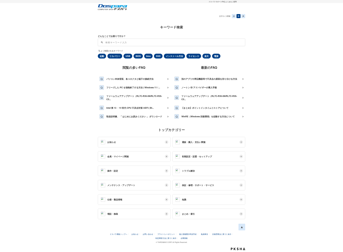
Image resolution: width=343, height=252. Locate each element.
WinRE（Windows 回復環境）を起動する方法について (208, 116)
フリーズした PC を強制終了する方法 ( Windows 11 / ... (133, 87)
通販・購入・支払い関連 (194, 142)
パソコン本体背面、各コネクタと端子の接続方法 (130, 78)
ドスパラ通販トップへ (118, 234)
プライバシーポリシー (166, 234)
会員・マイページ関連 (118, 156)
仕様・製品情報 (114, 199)
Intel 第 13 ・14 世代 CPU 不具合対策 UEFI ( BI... (130, 107)
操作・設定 (112, 170)
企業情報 (184, 238)
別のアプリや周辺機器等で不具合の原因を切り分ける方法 (209, 78)
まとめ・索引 (188, 213)
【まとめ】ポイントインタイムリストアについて (205, 107)
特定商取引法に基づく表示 (165, 238)
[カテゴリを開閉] (166, 142)
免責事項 (204, 234)
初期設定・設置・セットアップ (197, 156)
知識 (184, 199)
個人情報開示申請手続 (188, 234)
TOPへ (241, 227)
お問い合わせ (148, 234)
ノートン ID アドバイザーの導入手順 (199, 87)
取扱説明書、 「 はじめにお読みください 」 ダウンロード (134, 116)
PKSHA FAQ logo (238, 249)
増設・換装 (112, 213)
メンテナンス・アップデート (121, 185)
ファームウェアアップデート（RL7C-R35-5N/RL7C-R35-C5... (134, 97)
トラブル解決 (188, 170)
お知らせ (111, 142)
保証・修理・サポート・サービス (198, 185)
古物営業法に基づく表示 (221, 234)
